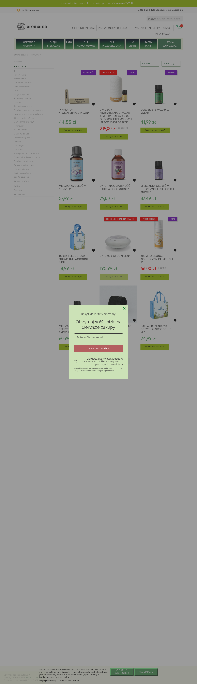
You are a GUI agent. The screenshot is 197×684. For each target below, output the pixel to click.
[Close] (124, 308)
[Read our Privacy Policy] (121, 368)
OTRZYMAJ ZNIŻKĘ (98, 348)
